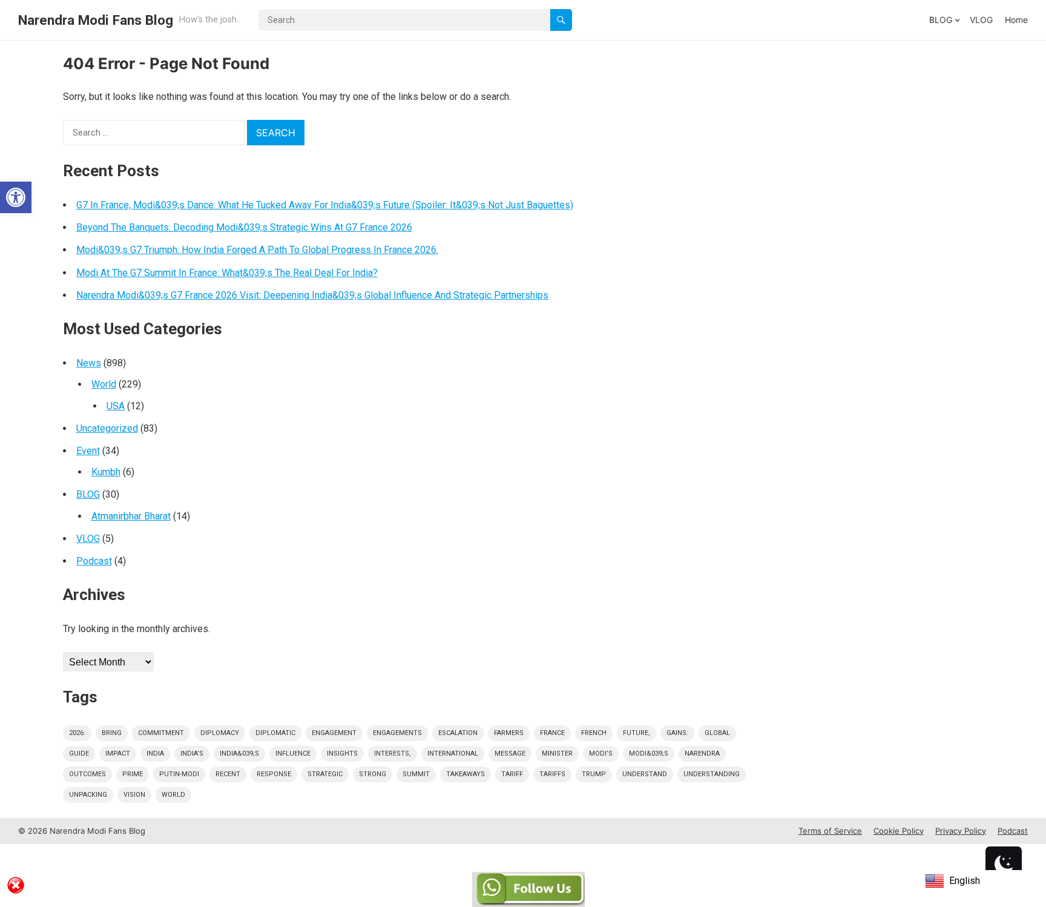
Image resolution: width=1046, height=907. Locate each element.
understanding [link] (711, 774)
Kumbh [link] (105, 472)
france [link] (552, 733)
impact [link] (117, 753)
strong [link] (372, 774)
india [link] (155, 753)
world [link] (173, 795)
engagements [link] (397, 733)
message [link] (510, 753)
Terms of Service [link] (830, 831)
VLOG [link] (981, 20)
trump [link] (594, 774)
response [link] (274, 774)
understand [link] (644, 774)
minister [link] (557, 753)
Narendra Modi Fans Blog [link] (95, 20)
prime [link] (132, 774)
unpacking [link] (88, 795)
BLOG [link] (940, 20)
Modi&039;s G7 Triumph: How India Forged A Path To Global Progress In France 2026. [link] (257, 250)
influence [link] (293, 753)
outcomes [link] (87, 774)
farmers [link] (509, 733)
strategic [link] (325, 774)
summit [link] (416, 774)
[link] (15, 197)
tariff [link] (512, 774)
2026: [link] (77, 733)
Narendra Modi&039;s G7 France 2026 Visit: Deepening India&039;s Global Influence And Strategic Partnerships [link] (312, 295)
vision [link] (134, 795)
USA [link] (116, 406)
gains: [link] (677, 733)
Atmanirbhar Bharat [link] (131, 516)
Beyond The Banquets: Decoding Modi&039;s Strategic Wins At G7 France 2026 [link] (244, 227)
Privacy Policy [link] (960, 831)
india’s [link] (191, 753)
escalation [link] (458, 733)
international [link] (452, 753)
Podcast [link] (94, 561)
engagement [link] (334, 733)
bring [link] (112, 733)
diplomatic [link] (275, 733)
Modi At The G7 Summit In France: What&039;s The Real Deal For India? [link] (227, 273)
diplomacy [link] (219, 733)
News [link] (88, 363)
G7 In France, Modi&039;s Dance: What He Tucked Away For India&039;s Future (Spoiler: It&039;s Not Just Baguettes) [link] (324, 205)
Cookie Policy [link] (898, 831)
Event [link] (88, 451)
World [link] (103, 384)
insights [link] (342, 753)
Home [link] (1016, 20)
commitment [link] (161, 733)
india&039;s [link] (239, 753)
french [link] (594, 733)
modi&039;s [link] (648, 753)
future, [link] (636, 733)
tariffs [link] (552, 774)
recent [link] (227, 774)
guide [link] (79, 753)
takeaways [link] (465, 774)
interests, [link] (392, 753)
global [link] (717, 733)
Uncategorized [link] (107, 428)
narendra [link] (702, 753)
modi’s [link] (601, 753)
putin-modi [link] (179, 774)
